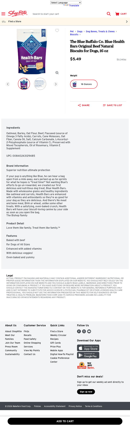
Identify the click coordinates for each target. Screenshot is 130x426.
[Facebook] (79, 332)
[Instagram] (84, 332)
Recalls (27, 335)
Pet (72, 31)
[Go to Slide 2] (40, 84)
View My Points (32, 350)
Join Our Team (12, 343)
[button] (109, 14)
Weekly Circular (58, 335)
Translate (74, 5)
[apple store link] (88, 350)
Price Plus (55, 346)
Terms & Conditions (93, 406)
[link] (112, 105)
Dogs (79, 31)
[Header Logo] (17, 13)
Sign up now (86, 391)
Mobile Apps (56, 350)
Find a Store (56, 331)
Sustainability (12, 354)
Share (86, 105)
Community (11, 350)
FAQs (26, 331)
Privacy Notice (75, 406)
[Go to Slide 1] (24, 84)
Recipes (54, 339)
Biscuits (74, 34)
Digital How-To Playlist (62, 354)
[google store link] (88, 357)
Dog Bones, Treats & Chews (100, 31)
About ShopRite (13, 331)
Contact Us (29, 354)
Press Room (11, 346)
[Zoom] (57, 72)
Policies (37, 406)
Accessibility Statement (54, 406)
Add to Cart (65, 421)
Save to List (114, 105)
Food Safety (30, 339)
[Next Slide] (56, 83)
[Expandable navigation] (3, 13)
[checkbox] (57, 30)
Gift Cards (55, 343)
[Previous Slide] (8, 83)
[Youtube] (89, 332)
